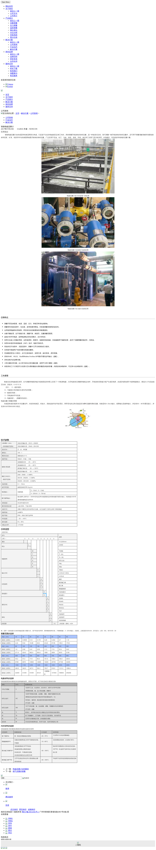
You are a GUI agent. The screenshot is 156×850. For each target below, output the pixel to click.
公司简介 (13, 16)
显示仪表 (13, 37)
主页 (17, 113)
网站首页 (9, 6)
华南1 (10, 818)
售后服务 (13, 76)
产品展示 (9, 18)
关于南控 (9, 9)
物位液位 (13, 30)
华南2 (10, 821)
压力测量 (13, 25)
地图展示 (13, 73)
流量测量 (13, 23)
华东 (9, 823)
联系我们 (13, 71)
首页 (7, 95)
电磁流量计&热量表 (21, 769)
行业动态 (13, 47)
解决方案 (9, 40)
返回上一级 (14, 11)
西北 (9, 830)
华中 (9, 826)
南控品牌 (9, 52)
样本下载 (13, 68)
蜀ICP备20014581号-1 (30, 812)
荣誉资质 (13, 59)
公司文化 (13, 13)
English (10, 86)
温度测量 (13, 28)
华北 (9, 833)
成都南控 (31, 809)
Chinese (10, 84)
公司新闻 (13, 45)
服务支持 (9, 64)
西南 (9, 828)
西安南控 (22, 809)
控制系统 (13, 35)
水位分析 (13, 33)
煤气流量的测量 (19, 771)
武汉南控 (14, 809)
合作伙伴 (13, 61)
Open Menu (5, 2)
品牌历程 (13, 56)
